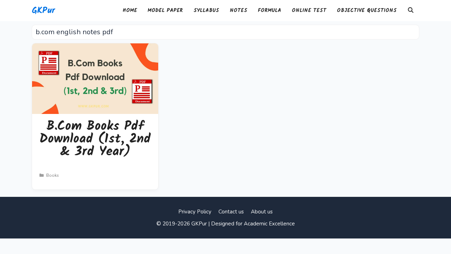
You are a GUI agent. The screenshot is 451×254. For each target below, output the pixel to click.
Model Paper (165, 10)
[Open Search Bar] (410, 10)
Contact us (231, 211)
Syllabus (206, 10)
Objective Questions (367, 10)
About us (262, 211)
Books (52, 175)
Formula (269, 10)
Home (130, 10)
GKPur (43, 11)
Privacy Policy (194, 211)
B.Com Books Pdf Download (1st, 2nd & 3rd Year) (95, 139)
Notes (238, 10)
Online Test (309, 10)
